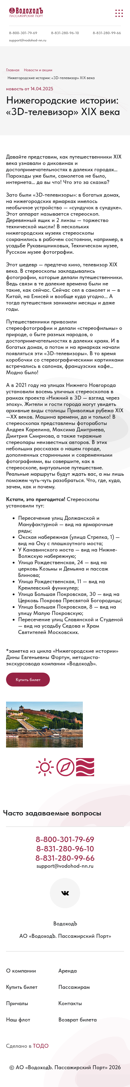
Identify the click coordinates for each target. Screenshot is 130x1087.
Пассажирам (74, 987)
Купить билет (28, 679)
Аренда (67, 970)
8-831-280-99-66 (107, 33)
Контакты (70, 1003)
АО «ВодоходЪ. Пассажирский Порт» (65, 936)
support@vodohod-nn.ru (27, 40)
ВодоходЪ (65, 923)
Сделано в (27, 1046)
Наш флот (18, 1019)
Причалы (17, 1003)
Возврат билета (77, 1019)
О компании (21, 970)
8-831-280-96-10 (65, 33)
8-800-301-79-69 (23, 33)
